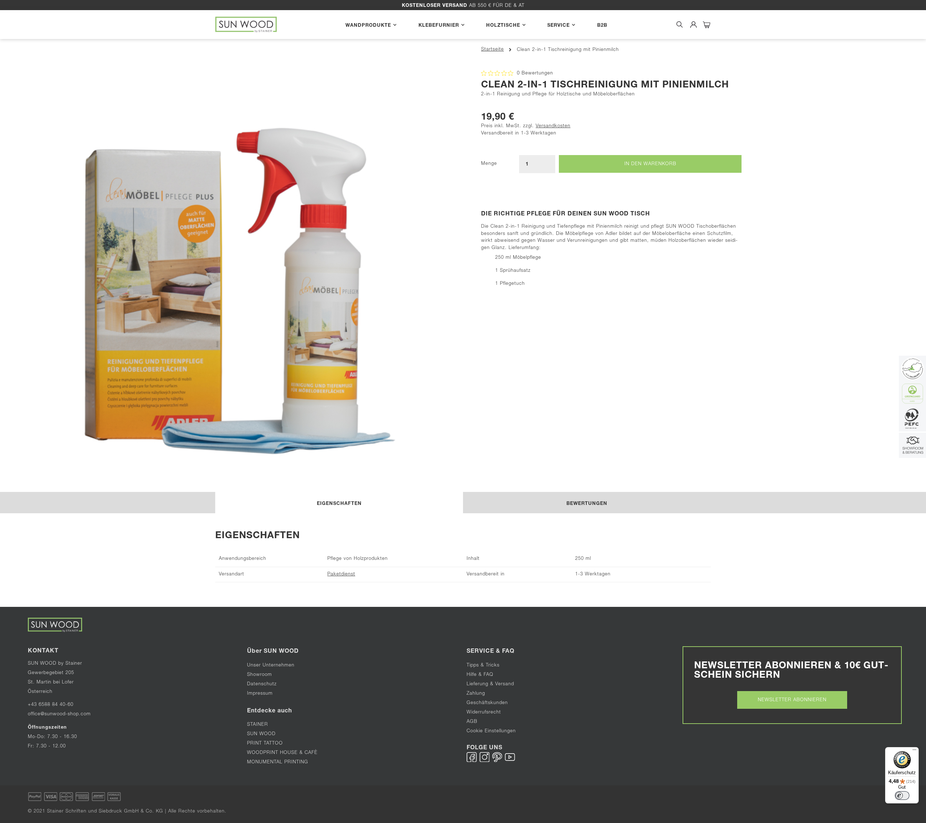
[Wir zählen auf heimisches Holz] (912, 419)
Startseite (492, 49)
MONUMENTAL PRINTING (278, 762)
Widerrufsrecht (484, 712)
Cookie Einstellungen (491, 731)
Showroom (259, 675)
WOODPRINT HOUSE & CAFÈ (282, 753)
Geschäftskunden (487, 703)
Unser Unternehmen (270, 665)
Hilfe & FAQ (480, 675)
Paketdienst (341, 574)
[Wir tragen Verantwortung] (912, 394)
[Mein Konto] (693, 25)
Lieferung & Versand (490, 684)
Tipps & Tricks (483, 665)
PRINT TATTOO (265, 743)
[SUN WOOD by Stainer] (246, 25)
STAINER (257, 725)
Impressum (260, 693)
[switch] (902, 795)
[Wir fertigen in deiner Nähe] (912, 369)
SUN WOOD (261, 734)
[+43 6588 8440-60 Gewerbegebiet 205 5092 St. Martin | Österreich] (912, 446)
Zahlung (476, 693)
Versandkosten (553, 126)
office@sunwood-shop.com (59, 714)
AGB (472, 722)
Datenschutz (262, 684)
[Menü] (914, 751)
